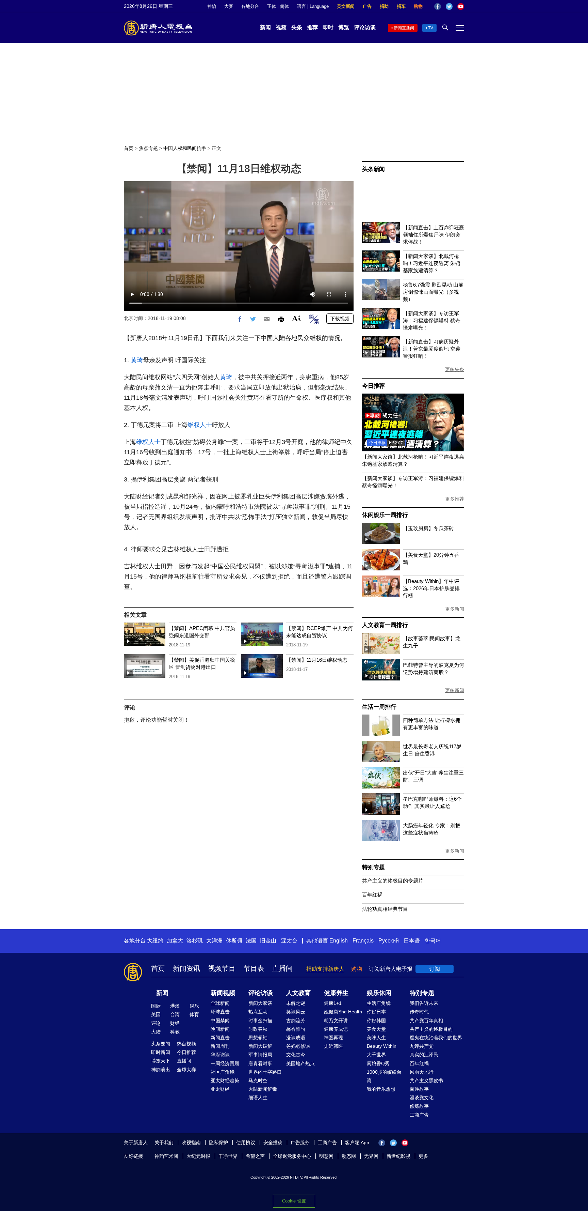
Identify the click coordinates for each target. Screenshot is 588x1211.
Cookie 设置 (294, 1201)
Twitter (449, 6)
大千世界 (376, 1054)
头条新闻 (373, 169)
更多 (423, 1156)
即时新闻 (160, 1052)
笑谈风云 (295, 1011)
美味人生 (376, 1037)
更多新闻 (454, 609)
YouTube (460, 6)
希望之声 (255, 1156)
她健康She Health (343, 1011)
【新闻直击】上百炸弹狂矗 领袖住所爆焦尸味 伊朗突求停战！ (433, 235)
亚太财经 (220, 1089)
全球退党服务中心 (292, 1156)
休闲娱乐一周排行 (385, 515)
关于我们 (164, 1142)
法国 (251, 941)
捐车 (401, 6)
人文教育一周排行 (385, 625)
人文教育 (298, 993)
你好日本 (376, 1011)
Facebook (437, 6)
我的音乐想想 (381, 1089)
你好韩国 (376, 1020)
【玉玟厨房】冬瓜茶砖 (428, 528)
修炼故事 (419, 1106)
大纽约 (155, 941)
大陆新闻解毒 (262, 1089)
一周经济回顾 (225, 1063)
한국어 (433, 941)
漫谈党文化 (422, 1097)
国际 (156, 1006)
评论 (156, 1023)
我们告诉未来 (424, 1003)
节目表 (254, 968)
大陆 (156, 1031)
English (338, 941)
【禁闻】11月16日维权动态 (316, 660)
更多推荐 (454, 499)
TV (430, 28)
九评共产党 (422, 1046)
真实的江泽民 (424, 1054)
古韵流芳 (295, 1020)
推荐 (312, 27)
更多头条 (454, 369)
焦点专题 (148, 148)
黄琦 (137, 360)
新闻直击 (220, 1037)
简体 (284, 6)
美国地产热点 (300, 1063)
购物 (418, 6)
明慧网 (326, 1156)
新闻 (265, 27)
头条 (296, 27)
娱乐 (194, 1006)
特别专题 (373, 867)
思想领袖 (257, 1037)
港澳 (175, 1006)
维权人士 (199, 424)
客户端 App (357, 1142)
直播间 (282, 968)
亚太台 (289, 941)
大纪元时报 (198, 1156)
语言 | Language (313, 6)
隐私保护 (218, 1142)
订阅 (434, 969)
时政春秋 (257, 1029)
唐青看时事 (260, 1063)
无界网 (371, 1156)
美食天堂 (376, 1029)
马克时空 (257, 1080)
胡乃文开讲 (336, 1020)
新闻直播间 (404, 28)
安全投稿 (272, 1142)
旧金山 (268, 941)
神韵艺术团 (166, 1156)
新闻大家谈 (260, 1003)
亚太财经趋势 (225, 1080)
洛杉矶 (194, 941)
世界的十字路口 (265, 1072)
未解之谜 (295, 1003)
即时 (328, 27)
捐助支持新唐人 (325, 969)
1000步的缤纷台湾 (384, 1076)
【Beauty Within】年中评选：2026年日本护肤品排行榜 (431, 588)
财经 (175, 1023)
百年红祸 (372, 895)
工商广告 (419, 1115)
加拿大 (175, 941)
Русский (388, 941)
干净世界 (228, 1156)
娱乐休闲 (379, 993)
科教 (175, 1031)
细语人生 (257, 1097)
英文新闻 (346, 6)
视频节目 (221, 968)
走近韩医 (333, 1046)
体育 (194, 1014)
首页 (128, 148)
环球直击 (220, 1011)
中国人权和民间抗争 (184, 148)
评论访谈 (365, 27)
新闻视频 (223, 993)
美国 (156, 1014)
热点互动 (257, 1011)
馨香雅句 (295, 1029)
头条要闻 (160, 1043)
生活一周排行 (379, 707)
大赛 (228, 6)
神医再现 (333, 1037)
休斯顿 (234, 941)
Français (363, 941)
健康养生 (336, 993)
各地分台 (250, 6)
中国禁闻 (220, 1020)
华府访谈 (220, 1054)
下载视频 (339, 318)
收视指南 (191, 1142)
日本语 (412, 941)
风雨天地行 (422, 1072)
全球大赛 (186, 1069)
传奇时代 (419, 1011)
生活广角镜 (379, 1003)
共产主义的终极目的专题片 (392, 881)
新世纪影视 (398, 1156)
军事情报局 (260, 1054)
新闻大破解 (260, 1046)
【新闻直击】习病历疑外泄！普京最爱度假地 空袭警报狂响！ (431, 349)
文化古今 (295, 1054)
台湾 (175, 1014)
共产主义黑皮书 (426, 1080)
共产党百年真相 (426, 1020)
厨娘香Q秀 (378, 1063)
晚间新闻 (220, 1029)
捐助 (384, 6)
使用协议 (245, 1142)
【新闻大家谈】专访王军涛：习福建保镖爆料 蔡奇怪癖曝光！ (431, 320)
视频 (281, 27)
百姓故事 (419, 1089)
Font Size (296, 318)
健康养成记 (336, 1029)
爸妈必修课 (298, 1046)
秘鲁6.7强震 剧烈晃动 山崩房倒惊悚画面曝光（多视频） (433, 292)
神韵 (211, 6)
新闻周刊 (220, 1046)
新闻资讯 (186, 968)
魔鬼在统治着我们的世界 (436, 1037)
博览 (343, 27)
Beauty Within (381, 1046)
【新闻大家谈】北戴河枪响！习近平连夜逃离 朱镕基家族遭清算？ (431, 263)
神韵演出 (160, 1069)
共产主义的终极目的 (431, 1029)
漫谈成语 (295, 1037)
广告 (367, 6)
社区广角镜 (222, 1072)
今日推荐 (373, 386)
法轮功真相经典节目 (385, 909)
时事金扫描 (260, 1020)
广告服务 (300, 1142)
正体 (271, 6)
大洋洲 (214, 941)
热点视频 (186, 1043)
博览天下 (160, 1060)
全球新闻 (220, 1003)
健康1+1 (333, 1003)
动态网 (349, 1156)
